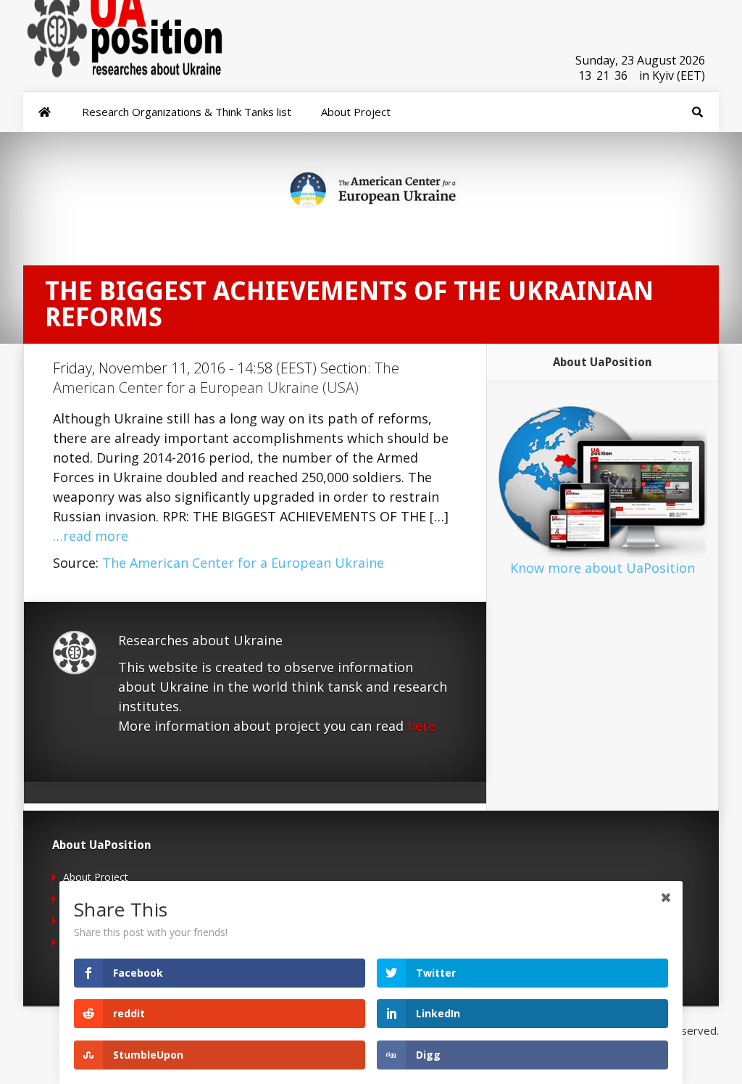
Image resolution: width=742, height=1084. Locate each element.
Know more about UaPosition (602, 567)
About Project (95, 877)
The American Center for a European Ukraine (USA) (226, 377)
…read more (90, 536)
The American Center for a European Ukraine (243, 562)
